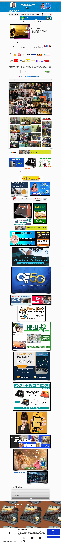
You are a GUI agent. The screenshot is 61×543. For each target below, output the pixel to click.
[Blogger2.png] (23, 76)
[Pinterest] (44, 46)
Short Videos (34, 21)
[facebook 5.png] (25, 76)
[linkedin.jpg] (34, 76)
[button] (50, 21)
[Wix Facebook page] (46, 46)
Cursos (30, 21)
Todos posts (11, 21)
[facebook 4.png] (30, 76)
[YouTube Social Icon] (49, 46)
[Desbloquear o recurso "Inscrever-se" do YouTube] (14, 72)
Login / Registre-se (45, 10)
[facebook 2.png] (21, 76)
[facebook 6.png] (38, 76)
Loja (26, 21)
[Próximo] (56, 515)
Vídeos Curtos (40, 21)
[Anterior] (4, 515)
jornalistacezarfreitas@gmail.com (38, 47)
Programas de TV (17, 21)
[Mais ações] (49, 26)
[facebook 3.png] (36, 76)
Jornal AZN (22, 21)
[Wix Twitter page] (47, 46)
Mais (44, 21)
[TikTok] (50, 46)
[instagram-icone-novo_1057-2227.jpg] (19, 76)
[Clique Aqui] (13, 152)
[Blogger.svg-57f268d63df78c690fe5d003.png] (40, 76)
